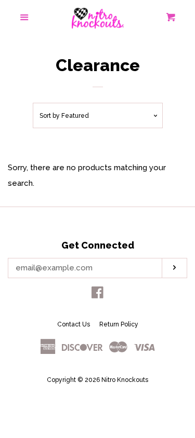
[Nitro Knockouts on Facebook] (97, 294)
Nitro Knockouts (124, 380)
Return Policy (118, 324)
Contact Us (73, 324)
